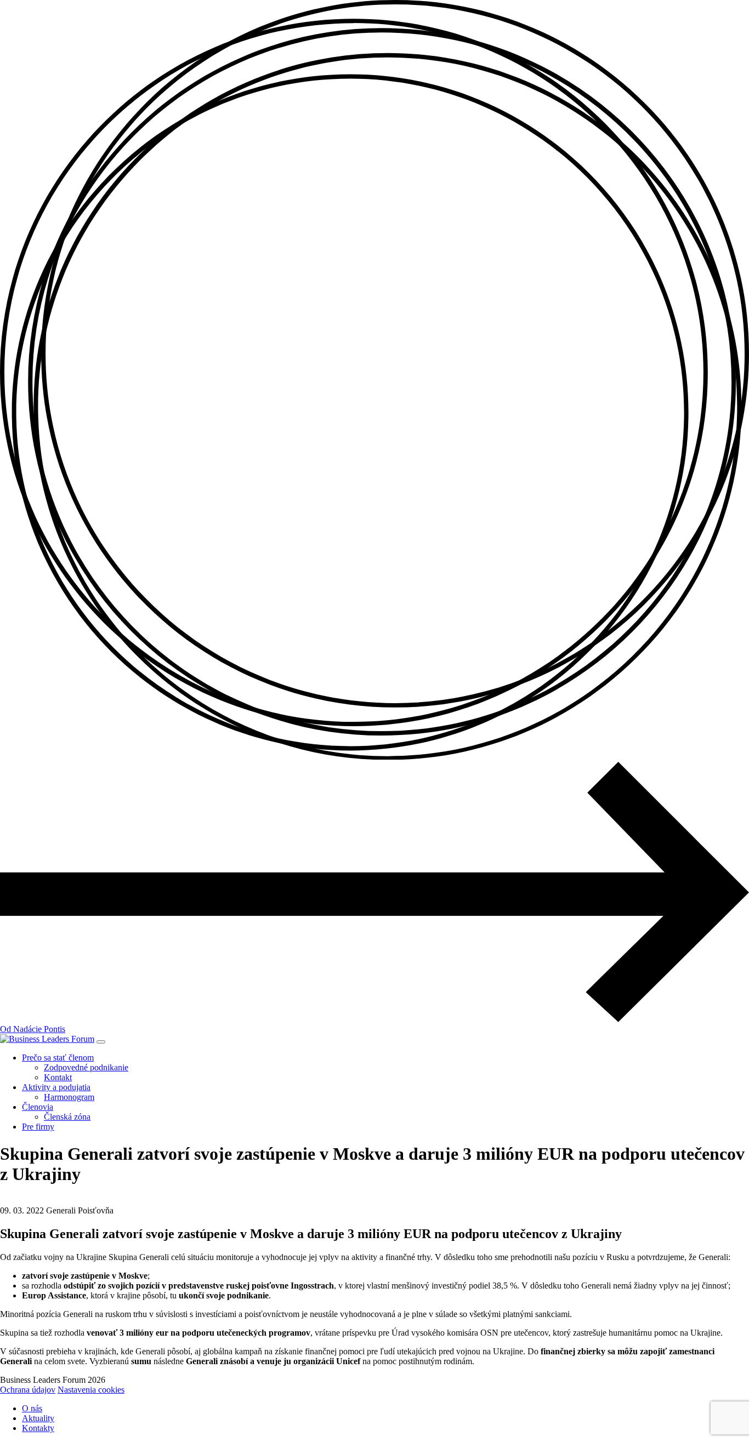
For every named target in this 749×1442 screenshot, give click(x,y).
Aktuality (38, 1418)
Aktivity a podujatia (56, 1087)
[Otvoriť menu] (101, 1042)
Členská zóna (67, 1116)
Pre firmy (38, 1126)
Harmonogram (69, 1097)
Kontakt (58, 1077)
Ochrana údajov (27, 1389)
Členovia (37, 1107)
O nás (32, 1408)
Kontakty (38, 1428)
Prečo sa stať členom (58, 1057)
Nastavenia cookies (91, 1389)
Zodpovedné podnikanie (86, 1067)
